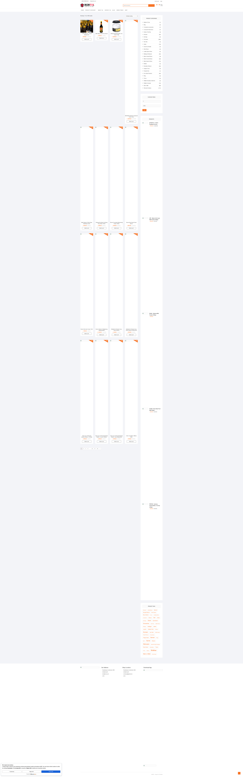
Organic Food (146, 68)
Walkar (153, 650)
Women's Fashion (147, 88)
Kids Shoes (146, 49)
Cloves (150, 617)
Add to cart (86, 39)
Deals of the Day (147, 32)
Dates (158, 617)
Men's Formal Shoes (148, 58)
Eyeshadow (155, 620)
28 (97, 448)
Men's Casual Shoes (148, 56)
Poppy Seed (146, 637)
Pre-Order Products (148, 73)
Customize (12, 771)
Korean (145, 632)
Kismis (156, 629)
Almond (144, 610)
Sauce (153, 640)
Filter (144, 110)
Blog (113, 10)
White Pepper (154, 654)
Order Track (120, 10)
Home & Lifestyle (147, 46)
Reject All (31, 771)
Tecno (145, 78)
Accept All (51, 771)
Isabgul (149, 626)
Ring (145, 75)
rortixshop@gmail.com (127, 673)
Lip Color (152, 632)
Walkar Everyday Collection (149, 80)
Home (82, 10)
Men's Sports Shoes (148, 61)
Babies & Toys (147, 22)
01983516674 (105, 672)
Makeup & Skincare (148, 54)
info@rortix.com (93, 1)
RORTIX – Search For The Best (156, 774)
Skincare (146, 644)
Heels (145, 44)
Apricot (155, 610)
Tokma (148, 650)
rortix (103, 675)
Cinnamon (145, 617)
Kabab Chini (151, 629)
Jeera (154, 626)
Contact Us (108, 10)
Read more (101, 38)
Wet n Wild (146, 85)
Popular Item (146, 71)
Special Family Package (155, 644)
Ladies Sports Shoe (148, 51)
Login (161, 1)
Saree (148, 641)
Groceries (146, 39)
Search (151, 5)
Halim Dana (158, 623)
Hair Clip (145, 41)
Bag (144, 24)
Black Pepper (153, 612)
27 (94, 448)
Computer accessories (148, 27)
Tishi (144, 650)
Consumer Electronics (148, 29)
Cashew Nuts (156, 614)
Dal (154, 617)
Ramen (152, 637)
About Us (100, 10)
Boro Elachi (145, 615)
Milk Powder (157, 632)
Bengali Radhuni (146, 612)
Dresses (145, 34)
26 (92, 448)
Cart (126, 10)
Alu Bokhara (150, 610)
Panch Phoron (145, 634)
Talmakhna (152, 647)
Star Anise (145, 647)
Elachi (149, 620)
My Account (157, 1)
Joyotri (144, 629)
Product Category (90, 10)
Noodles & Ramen (147, 66)
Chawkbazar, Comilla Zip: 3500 (108, 670)
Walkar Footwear (147, 83)
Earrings (145, 36)
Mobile (145, 63)
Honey (144, 626)
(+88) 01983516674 (84, 1)
